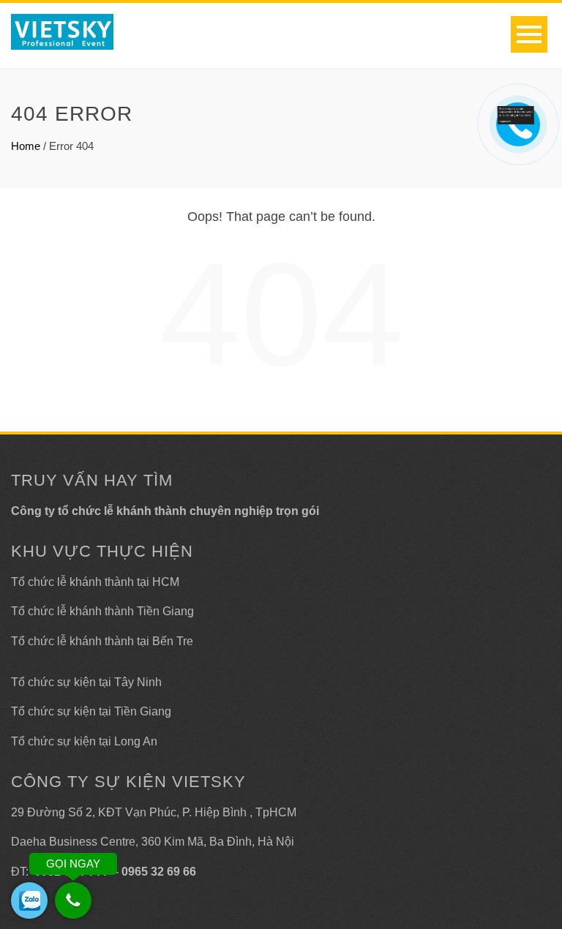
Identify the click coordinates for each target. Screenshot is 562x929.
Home (25, 146)
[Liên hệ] (516, 114)
